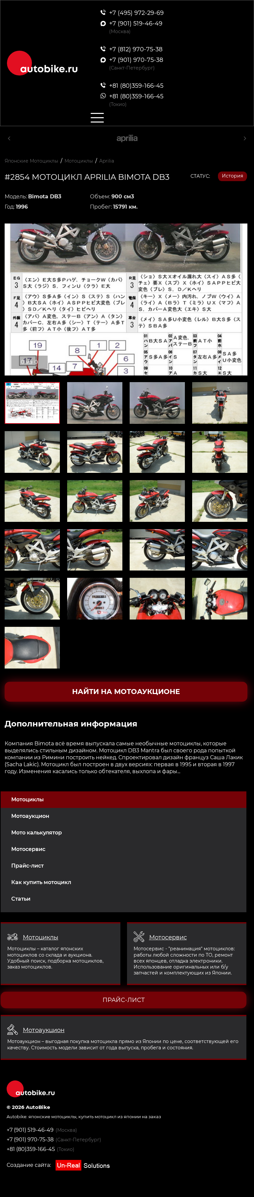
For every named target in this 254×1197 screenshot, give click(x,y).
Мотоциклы (27, 799)
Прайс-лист (27, 866)
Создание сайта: (29, 1165)
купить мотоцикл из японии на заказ (119, 1116)
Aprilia (106, 161)
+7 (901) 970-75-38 (30, 1139)
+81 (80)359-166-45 (31, 1149)
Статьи (20, 899)
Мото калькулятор (36, 832)
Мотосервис (28, 849)
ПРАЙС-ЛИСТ (124, 1000)
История (232, 176)
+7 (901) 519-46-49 (30, 1130)
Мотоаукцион (30, 816)
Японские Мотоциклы (31, 161)
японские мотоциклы (52, 1116)
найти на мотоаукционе (126, 691)
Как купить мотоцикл (41, 882)
